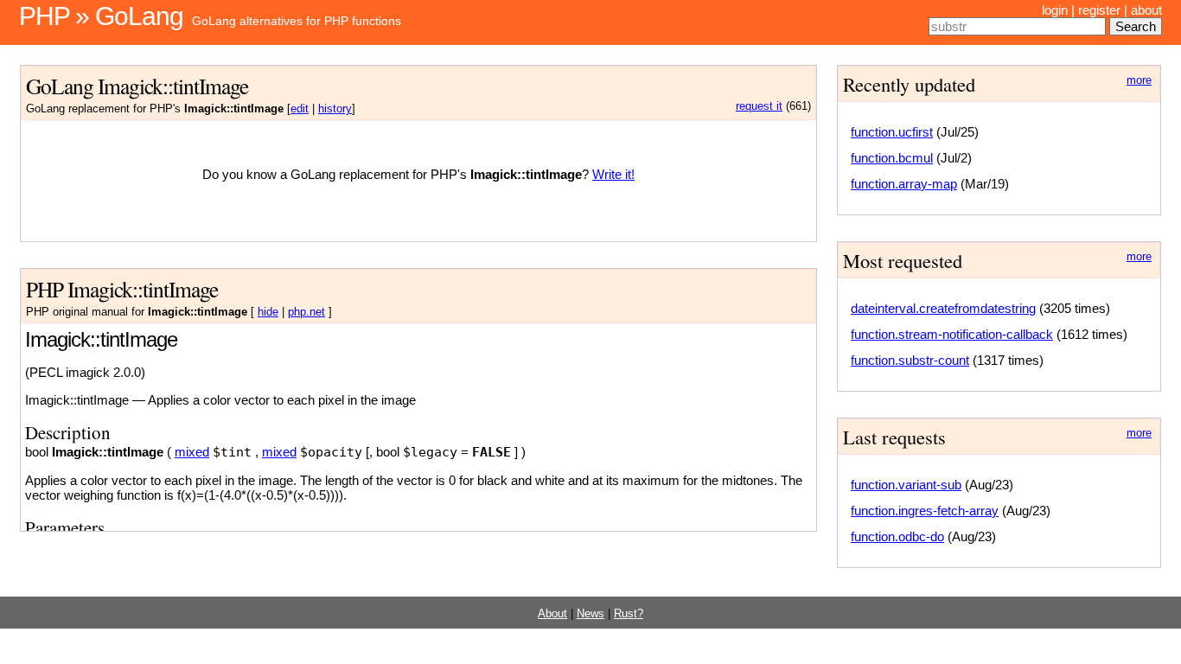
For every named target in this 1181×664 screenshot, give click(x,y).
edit (299, 109)
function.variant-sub (906, 484)
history (335, 109)
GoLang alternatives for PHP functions (296, 21)
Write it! (613, 174)
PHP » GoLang (101, 16)
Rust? (628, 614)
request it (759, 106)
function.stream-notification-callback (952, 334)
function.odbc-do (897, 536)
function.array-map (904, 183)
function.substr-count (910, 360)
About (552, 614)
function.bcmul (892, 157)
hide (268, 312)
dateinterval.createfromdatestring (943, 308)
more (1139, 80)
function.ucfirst (892, 131)
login (1055, 10)
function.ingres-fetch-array (925, 510)
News (590, 614)
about (1146, 10)
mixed (192, 451)
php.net (306, 312)
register (1099, 10)
